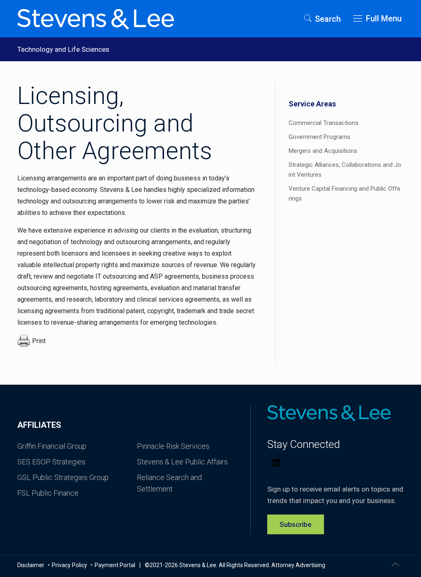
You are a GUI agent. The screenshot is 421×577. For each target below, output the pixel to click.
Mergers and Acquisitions (323, 151)
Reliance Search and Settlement (169, 483)
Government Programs (319, 137)
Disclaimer (31, 565)
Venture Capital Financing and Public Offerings (344, 193)
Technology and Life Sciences (63, 49)
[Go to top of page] (395, 564)
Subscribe (296, 524)
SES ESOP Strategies (51, 461)
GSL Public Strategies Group (63, 477)
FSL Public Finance (48, 493)
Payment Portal (115, 565)
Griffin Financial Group (51, 446)
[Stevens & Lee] (95, 18)
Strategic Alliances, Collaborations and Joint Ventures (345, 169)
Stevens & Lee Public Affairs (182, 461)
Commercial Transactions (324, 123)
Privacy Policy (70, 565)
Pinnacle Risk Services (173, 446)
